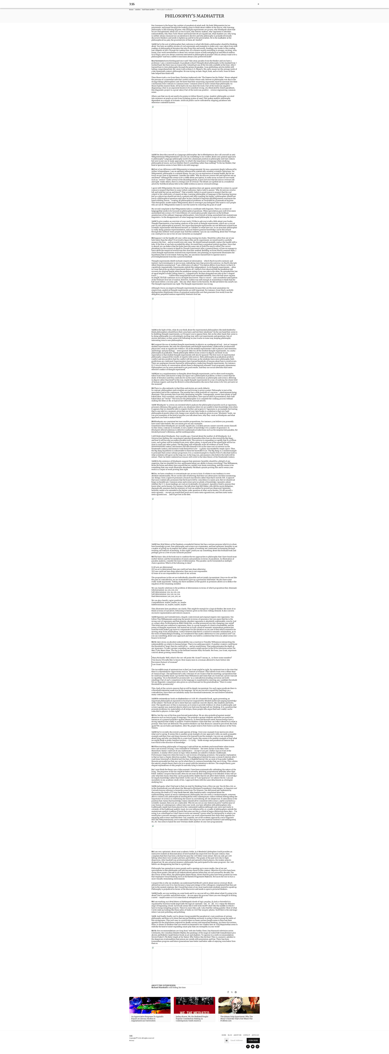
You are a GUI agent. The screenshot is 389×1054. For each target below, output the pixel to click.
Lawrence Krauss (190, 438)
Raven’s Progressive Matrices (200, 877)
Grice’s (198, 215)
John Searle (194, 792)
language (155, 211)
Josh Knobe (227, 330)
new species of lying (188, 732)
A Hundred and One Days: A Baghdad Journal (187, 759)
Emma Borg (166, 634)
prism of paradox (196, 67)
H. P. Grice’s (177, 213)
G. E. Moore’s (197, 69)
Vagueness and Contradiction (167, 617)
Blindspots (207, 155)
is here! (177, 248)
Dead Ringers (218, 788)
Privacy (131, 1040)
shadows (181, 699)
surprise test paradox (225, 430)
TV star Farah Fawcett (180, 792)
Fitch (195, 467)
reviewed (162, 699)
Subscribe (253, 1040)
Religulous (229, 486)
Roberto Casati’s (167, 935)
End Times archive (148, 10)
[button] (258, 4)
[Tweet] (232, 992)
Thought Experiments (159, 223)
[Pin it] (236, 992)
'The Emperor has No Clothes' (212, 77)
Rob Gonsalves (222, 933)
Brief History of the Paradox (171, 544)
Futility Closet (201, 931)
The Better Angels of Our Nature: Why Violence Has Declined (188, 937)
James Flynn (191, 875)
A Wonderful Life (203, 852)
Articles (137, 10)
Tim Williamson (230, 463)
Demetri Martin (179, 933)
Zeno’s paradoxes (227, 88)
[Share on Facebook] (228, 992)
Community (156, 933)
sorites (185, 432)
